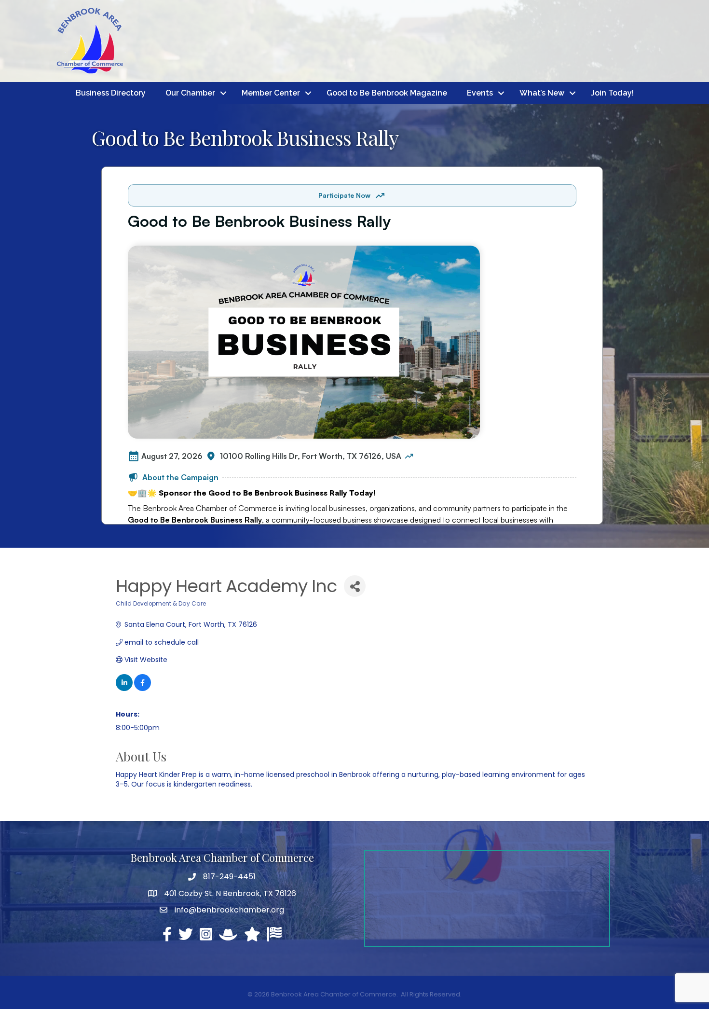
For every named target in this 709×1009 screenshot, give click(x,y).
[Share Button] (355, 586)
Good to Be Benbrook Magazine (387, 92)
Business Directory (111, 92)
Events (480, 92)
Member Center (271, 92)
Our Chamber (190, 92)
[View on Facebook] (142, 688)
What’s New (541, 92)
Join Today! (612, 92)
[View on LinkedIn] (124, 688)
